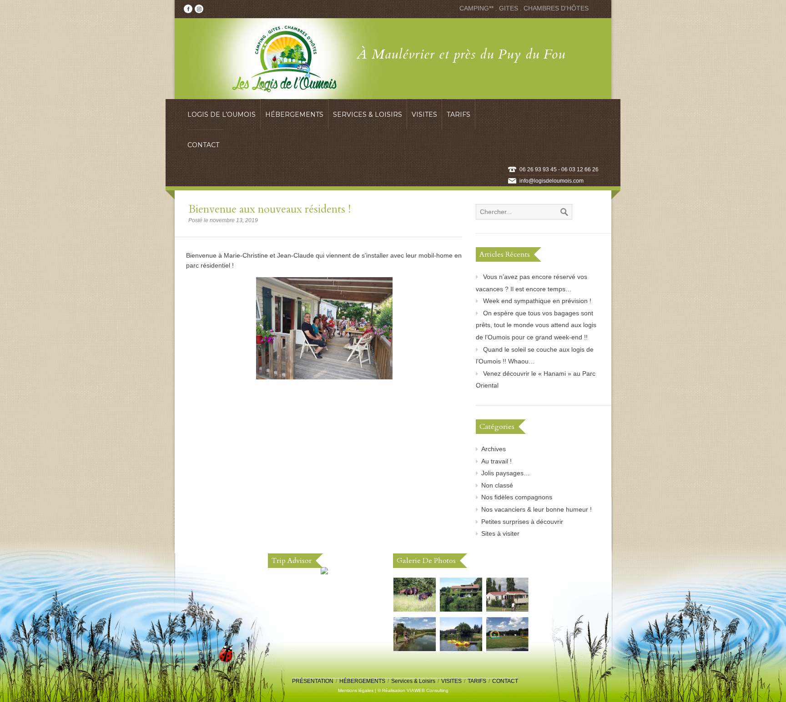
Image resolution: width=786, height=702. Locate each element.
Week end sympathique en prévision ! (537, 300)
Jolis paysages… (505, 473)
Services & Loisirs (413, 681)
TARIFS (477, 681)
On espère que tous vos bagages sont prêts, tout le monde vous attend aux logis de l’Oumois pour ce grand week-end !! (536, 325)
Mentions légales (355, 690)
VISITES (451, 681)
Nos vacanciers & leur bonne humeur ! (536, 509)
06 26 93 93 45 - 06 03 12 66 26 (559, 169)
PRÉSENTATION (312, 681)
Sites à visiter (500, 533)
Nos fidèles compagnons (516, 497)
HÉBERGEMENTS (362, 681)
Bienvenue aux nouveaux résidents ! (269, 209)
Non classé (497, 485)
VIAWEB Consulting (427, 690)
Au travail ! (496, 461)
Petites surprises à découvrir (522, 521)
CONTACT (505, 681)
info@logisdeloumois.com (551, 181)
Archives (493, 449)
